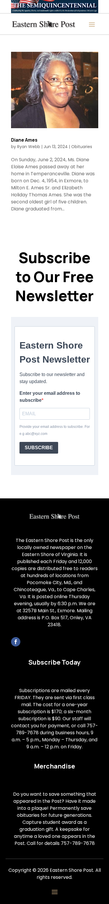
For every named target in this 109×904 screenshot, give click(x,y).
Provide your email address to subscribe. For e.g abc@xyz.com (54, 430)
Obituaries (81, 147)
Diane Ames (24, 140)
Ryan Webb (28, 147)
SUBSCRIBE (39, 447)
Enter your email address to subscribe (49, 397)
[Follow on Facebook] (15, 641)
